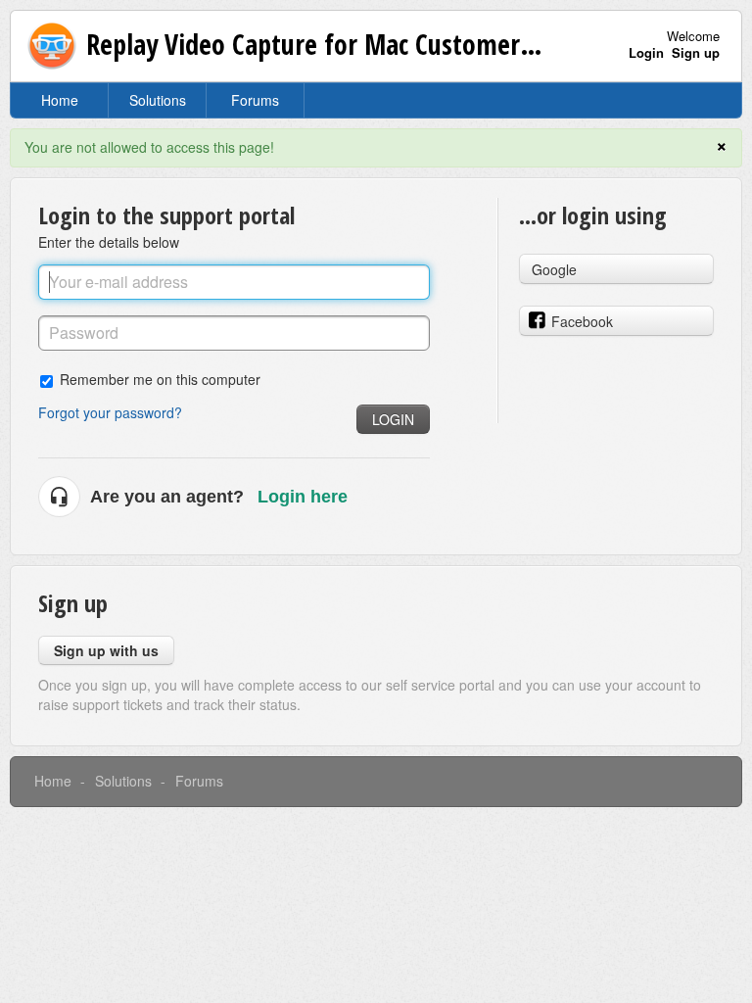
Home (59, 100)
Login (393, 419)
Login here (303, 496)
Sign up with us (106, 650)
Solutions (157, 100)
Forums (255, 100)
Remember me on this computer (160, 378)
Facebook (582, 321)
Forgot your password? (110, 412)
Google (554, 269)
